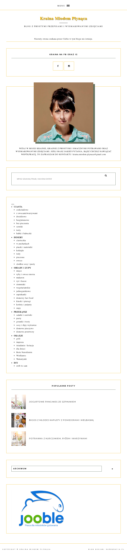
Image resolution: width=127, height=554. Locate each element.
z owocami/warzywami (27, 213)
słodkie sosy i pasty (25, 264)
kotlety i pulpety (24, 304)
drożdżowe (21, 216)
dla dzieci (20, 348)
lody (18, 253)
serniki (19, 226)
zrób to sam (21, 365)
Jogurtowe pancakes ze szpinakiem (52, 401)
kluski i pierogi (23, 301)
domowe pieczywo (25, 328)
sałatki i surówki (24, 315)
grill (18, 338)
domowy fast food (24, 298)
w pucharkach (22, 243)
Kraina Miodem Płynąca (63, 18)
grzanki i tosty (23, 321)
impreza (20, 342)
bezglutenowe (22, 220)
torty (18, 230)
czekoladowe (22, 209)
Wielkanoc (21, 355)
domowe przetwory (25, 331)
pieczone (20, 257)
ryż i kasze (21, 281)
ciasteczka (21, 240)
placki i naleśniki (24, 247)
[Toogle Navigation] (12, 204)
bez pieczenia (22, 223)
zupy (18, 308)
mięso (19, 270)
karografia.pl (115, 549)
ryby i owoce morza (25, 274)
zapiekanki (21, 294)
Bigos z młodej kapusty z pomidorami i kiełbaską (61, 420)
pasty (18, 318)
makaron (20, 277)
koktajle (20, 250)
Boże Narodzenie (24, 352)
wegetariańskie (23, 287)
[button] (63, 5)
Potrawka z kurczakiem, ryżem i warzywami (58, 438)
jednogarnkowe (23, 291)
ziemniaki (20, 284)
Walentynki (21, 359)
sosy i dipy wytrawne (26, 325)
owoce (19, 260)
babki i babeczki (24, 233)
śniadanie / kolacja (25, 345)
